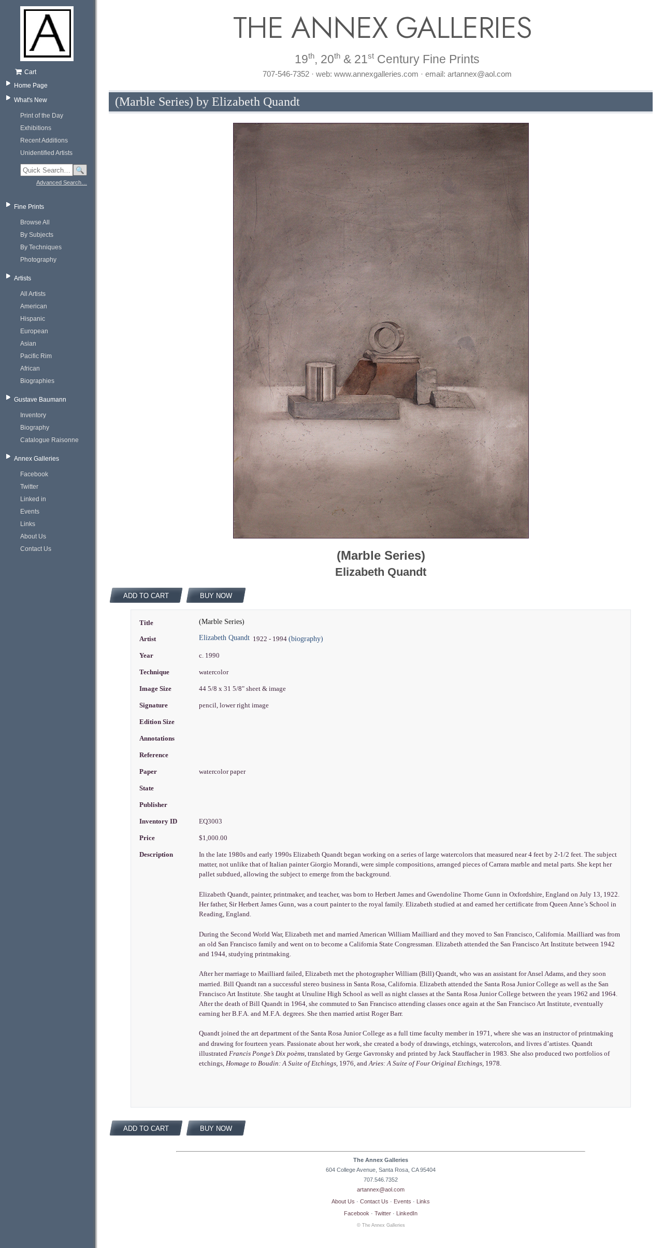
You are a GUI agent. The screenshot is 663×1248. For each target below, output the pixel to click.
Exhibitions (35, 128)
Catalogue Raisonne (49, 440)
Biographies (37, 381)
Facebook (34, 474)
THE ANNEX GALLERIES (380, 27)
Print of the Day (41, 115)
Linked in (33, 499)
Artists (22, 278)
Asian (28, 343)
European (34, 331)
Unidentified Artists (46, 153)
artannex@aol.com (381, 1189)
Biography (34, 427)
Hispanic (32, 318)
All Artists (33, 293)
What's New (30, 100)
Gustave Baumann (40, 399)
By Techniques (41, 247)
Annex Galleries (36, 458)
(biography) (306, 639)
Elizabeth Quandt (224, 638)
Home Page (31, 85)
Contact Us (35, 548)
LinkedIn (406, 1213)
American (33, 306)
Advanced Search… (61, 182)
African (30, 368)
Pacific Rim (36, 356)
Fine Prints (29, 206)
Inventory (33, 415)
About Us (33, 536)
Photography (38, 259)
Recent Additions (44, 140)
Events (29, 511)
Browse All (35, 222)
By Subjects (36, 234)
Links (27, 524)
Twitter (29, 486)
